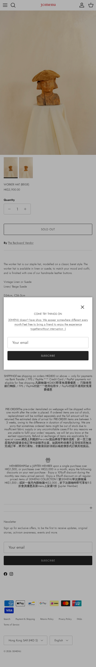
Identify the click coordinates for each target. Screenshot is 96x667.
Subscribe (48, 356)
